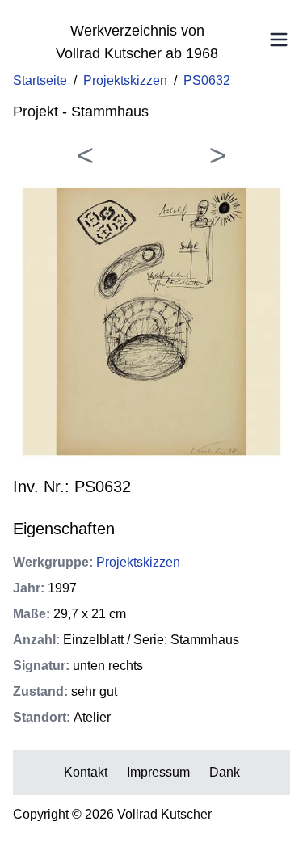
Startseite (40, 80)
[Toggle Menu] (278, 39)
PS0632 (206, 80)
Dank (224, 772)
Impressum (158, 772)
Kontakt (85, 772)
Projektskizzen (125, 80)
